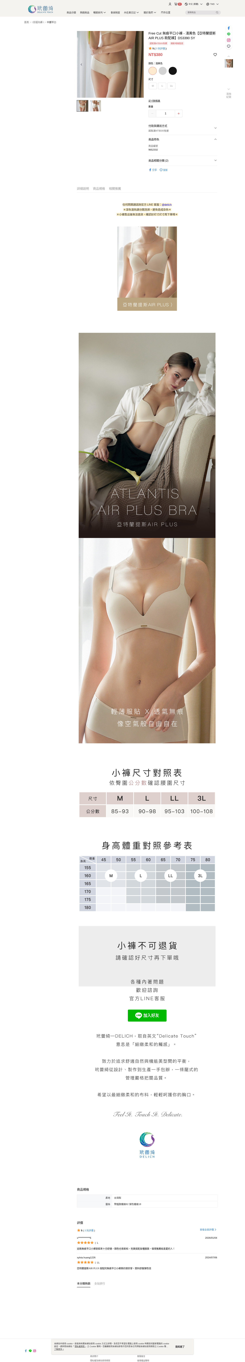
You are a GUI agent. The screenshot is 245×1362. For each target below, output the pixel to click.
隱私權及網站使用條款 (100, 1360)
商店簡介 (94, 1356)
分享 (154, 170)
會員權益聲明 (143, 1360)
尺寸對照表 (154, 101)
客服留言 (141, 1356)
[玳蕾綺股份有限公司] (42, 8)
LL (171, 86)
